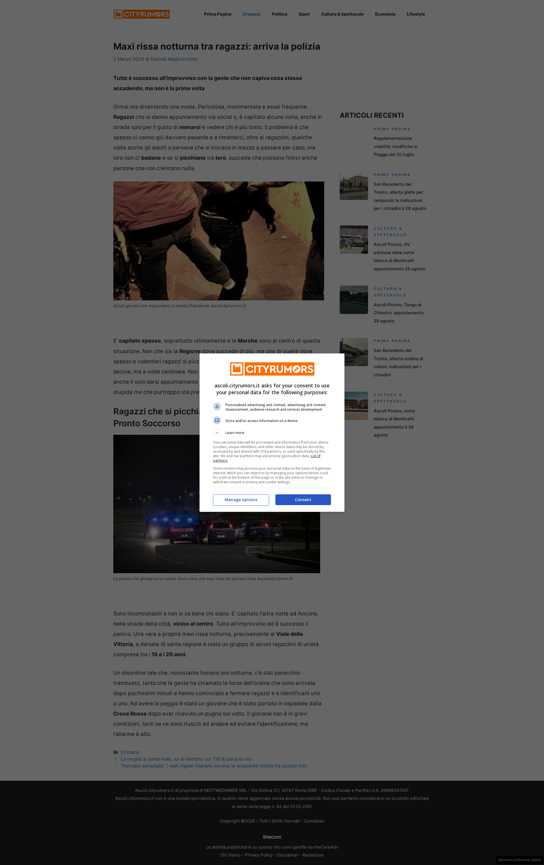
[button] (272, 433)
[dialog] (272, 432)
